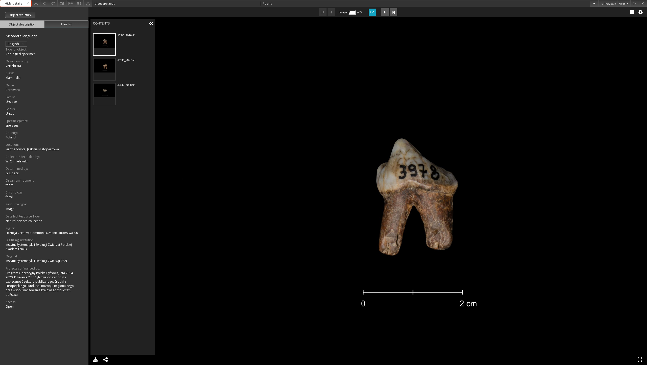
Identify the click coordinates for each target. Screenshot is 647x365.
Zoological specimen (21, 54)
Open (10, 306)
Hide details (13, 3)
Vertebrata (13, 66)
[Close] (643, 3)
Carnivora (13, 90)
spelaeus (12, 125)
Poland (11, 137)
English (14, 43)
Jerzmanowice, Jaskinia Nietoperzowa (32, 149)
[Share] (44, 3)
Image (10, 209)
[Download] (36, 3)
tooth (9, 185)
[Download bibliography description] (70, 3)
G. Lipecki (12, 173)
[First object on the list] (594, 3)
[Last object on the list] (634, 3)
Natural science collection (24, 221)
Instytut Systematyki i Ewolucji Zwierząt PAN (36, 261)
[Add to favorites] (53, 3)
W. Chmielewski (17, 161)
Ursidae (11, 102)
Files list (66, 24)
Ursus (10, 113)
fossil (9, 197)
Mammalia (13, 78)
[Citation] (79, 3)
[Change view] (62, 3)
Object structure (20, 15)
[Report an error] (88, 3)
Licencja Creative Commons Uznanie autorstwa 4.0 (42, 233)
